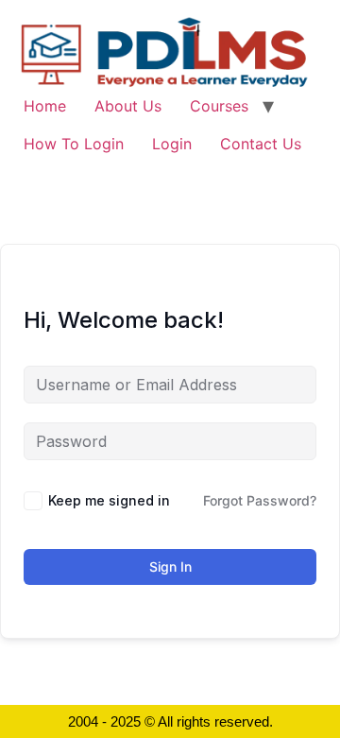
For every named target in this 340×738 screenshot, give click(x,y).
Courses (219, 105)
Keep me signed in (109, 500)
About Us (128, 105)
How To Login (74, 143)
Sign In (170, 566)
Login (172, 143)
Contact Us (260, 143)
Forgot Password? (259, 500)
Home (45, 105)
